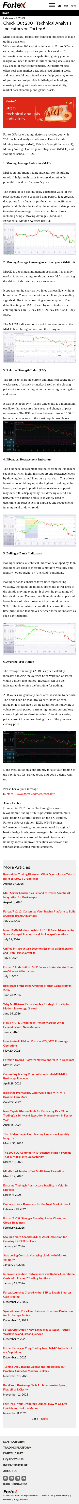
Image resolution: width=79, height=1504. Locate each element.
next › (44, 1418)
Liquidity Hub (13, 1459)
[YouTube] (23, 1478)
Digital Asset (13, 1453)
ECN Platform (14, 1441)
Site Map (7, 1499)
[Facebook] (17, 1478)
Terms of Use (47, 1495)
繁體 (73, 5)
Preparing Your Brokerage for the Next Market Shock (37, 1204)
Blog (6, 1483)
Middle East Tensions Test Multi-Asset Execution (33, 1171)
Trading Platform (17, 1447)
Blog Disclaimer (21, 1499)
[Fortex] (14, 5)
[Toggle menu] (51, 5)
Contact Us (19, 1483)
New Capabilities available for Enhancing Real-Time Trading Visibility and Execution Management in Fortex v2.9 (38, 1115)
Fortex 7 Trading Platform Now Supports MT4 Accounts (38, 1059)
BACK (5, 12)
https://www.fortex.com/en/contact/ (30, 794)
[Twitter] (5, 1478)
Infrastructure (15, 1465)
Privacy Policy (62, 1495)
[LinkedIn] (11, 1478)
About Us (10, 1471)
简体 (66, 5)
